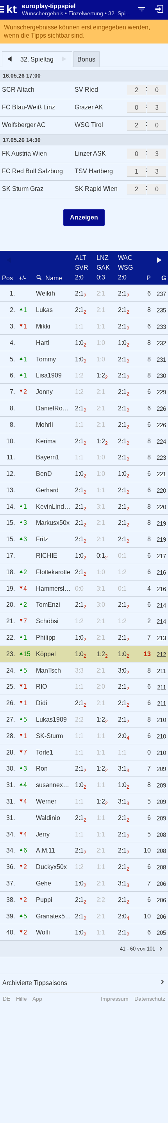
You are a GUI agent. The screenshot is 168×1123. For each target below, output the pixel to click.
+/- (22, 278)
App (37, 999)
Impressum (115, 999)
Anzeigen (84, 217)
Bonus (86, 59)
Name (53, 278)
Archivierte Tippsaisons (34, 983)
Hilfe (21, 999)
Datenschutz (149, 999)
